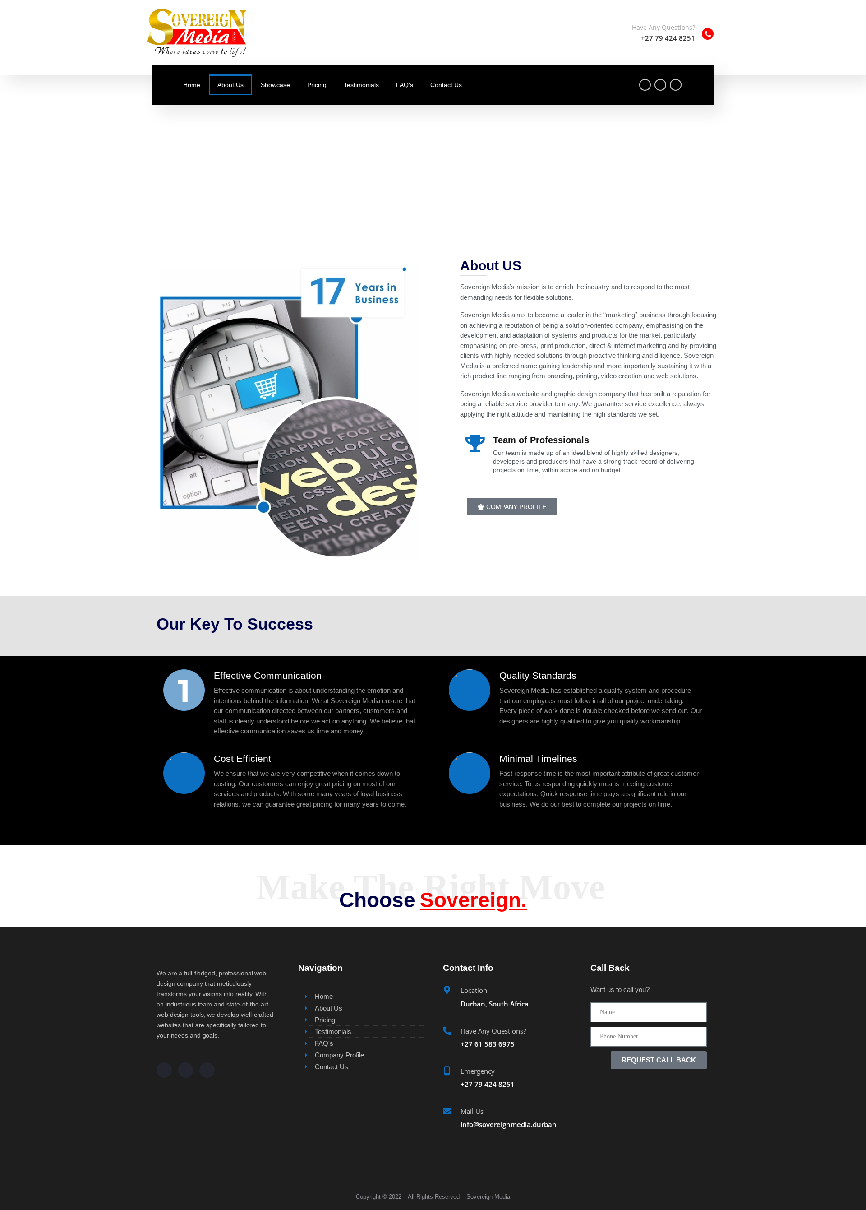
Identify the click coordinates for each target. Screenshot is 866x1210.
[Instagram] (660, 85)
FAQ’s (404, 84)
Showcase (275, 84)
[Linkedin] (676, 85)
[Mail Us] (447, 1111)
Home (191, 84)
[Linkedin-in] (207, 1070)
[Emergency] (447, 1070)
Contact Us (446, 84)
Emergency (478, 1071)
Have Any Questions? (663, 27)
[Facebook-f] (645, 85)
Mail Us (472, 1111)
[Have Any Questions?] (708, 34)
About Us (230, 84)
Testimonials (361, 84)
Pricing (317, 84)
